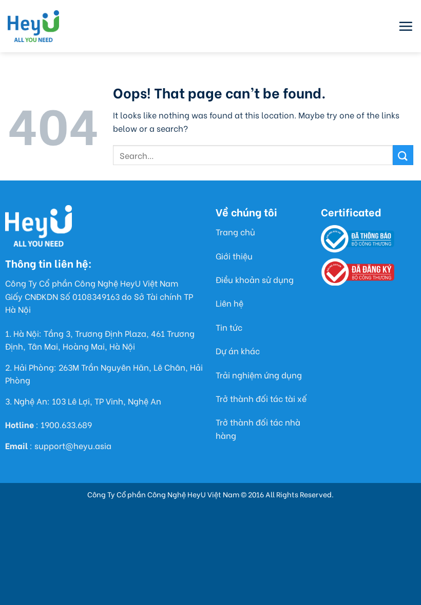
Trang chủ (235, 231)
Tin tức (229, 327)
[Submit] (403, 155)
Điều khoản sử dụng (255, 279)
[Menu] (405, 26)
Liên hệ (229, 303)
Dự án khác (238, 350)
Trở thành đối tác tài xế (261, 398)
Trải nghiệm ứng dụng (259, 374)
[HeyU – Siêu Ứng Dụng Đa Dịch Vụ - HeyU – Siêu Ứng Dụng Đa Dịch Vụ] (33, 26)
